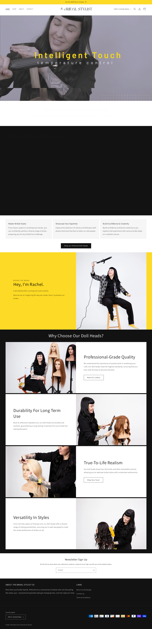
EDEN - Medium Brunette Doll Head (123, 206)
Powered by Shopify (26, 625)
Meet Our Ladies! (93, 377)
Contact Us (80, 594)
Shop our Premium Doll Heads (76, 246)
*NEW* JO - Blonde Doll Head (76, 206)
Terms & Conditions (83, 598)
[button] (134, 9)
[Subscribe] (93, 570)
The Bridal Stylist (15, 625)
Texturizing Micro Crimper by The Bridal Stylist (29, 206)
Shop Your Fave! (93, 480)
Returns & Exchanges (83, 590)
